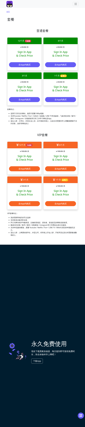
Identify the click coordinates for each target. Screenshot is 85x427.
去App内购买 (24, 64)
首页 (8, 12)
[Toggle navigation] (76, 4)
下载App (37, 361)
